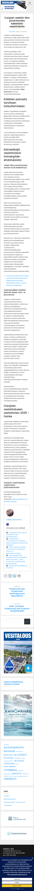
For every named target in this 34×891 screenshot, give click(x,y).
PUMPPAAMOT (17, 758)
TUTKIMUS (10, 770)
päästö (23, 758)
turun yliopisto (10, 766)
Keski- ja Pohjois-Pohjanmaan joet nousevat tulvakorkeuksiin (17, 608)
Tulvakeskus (8, 805)
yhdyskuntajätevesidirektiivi (21, 776)
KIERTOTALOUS (19, 751)
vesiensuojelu (7, 774)
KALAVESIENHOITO (14, 747)
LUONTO (22, 754)
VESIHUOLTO (16, 773)
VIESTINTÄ (6, 776)
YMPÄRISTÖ (10, 779)
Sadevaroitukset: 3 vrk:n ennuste (14, 802)
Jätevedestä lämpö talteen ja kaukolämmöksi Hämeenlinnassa (16, 535)
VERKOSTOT (20, 770)
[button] (6, 652)
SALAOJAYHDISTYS (8, 761)
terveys (17, 764)
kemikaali (9, 751)
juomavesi (6, 744)
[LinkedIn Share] (14, 576)
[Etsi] (27, 621)
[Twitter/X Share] (10, 576)
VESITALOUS (26, 774)
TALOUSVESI (19, 761)
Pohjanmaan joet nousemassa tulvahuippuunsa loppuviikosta (17, 592)
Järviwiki (6, 796)
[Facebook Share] (5, 576)
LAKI (15, 755)
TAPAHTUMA (9, 763)
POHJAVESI (8, 758)
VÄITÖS (11, 776)
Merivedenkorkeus (10, 799)
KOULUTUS (8, 755)
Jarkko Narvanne (13, 519)
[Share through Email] (19, 576)
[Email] (7, 524)
